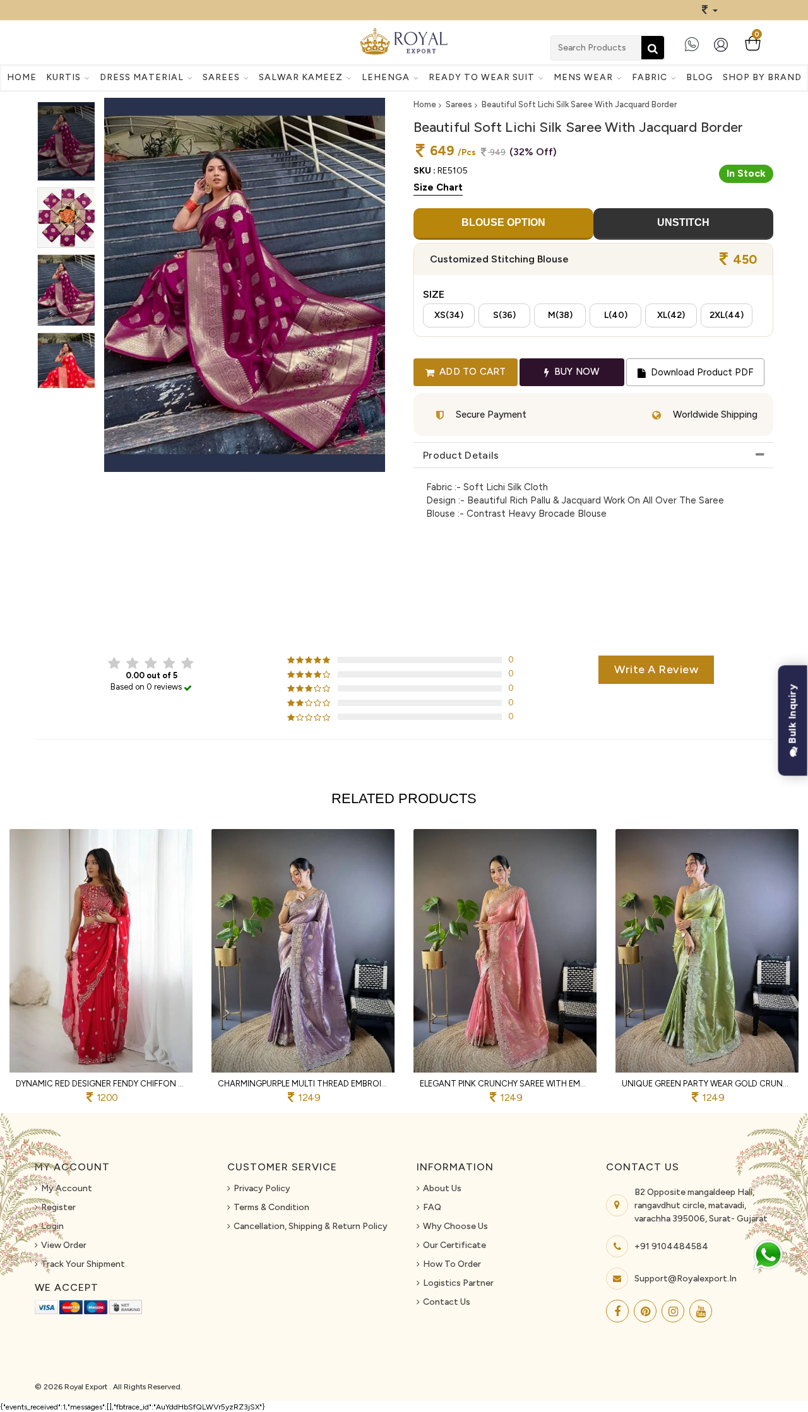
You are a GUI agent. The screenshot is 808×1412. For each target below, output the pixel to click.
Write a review (656, 669)
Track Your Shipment (83, 1264)
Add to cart (471, 371)
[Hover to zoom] (244, 285)
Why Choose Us (455, 1226)
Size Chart (438, 187)
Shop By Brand (762, 77)
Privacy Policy (262, 1188)
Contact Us (446, 1302)
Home (22, 77)
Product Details (461, 455)
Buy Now (576, 371)
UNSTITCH (683, 222)
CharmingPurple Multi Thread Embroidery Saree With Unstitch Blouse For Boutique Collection (303, 1083)
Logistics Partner (458, 1283)
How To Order (452, 1264)
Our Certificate (454, 1245)
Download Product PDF (700, 372)
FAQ (432, 1207)
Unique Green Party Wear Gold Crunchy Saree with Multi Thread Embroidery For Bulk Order (707, 1083)
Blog (699, 77)
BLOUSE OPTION (503, 222)
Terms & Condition (271, 1207)
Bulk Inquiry (793, 716)
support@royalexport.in (685, 1278)
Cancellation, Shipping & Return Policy (311, 1226)
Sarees (459, 104)
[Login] (723, 49)
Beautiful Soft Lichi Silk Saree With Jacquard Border (579, 104)
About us (442, 1188)
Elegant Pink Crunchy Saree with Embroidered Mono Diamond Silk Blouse (505, 1083)
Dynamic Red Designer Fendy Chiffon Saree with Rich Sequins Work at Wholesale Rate (101, 1083)
